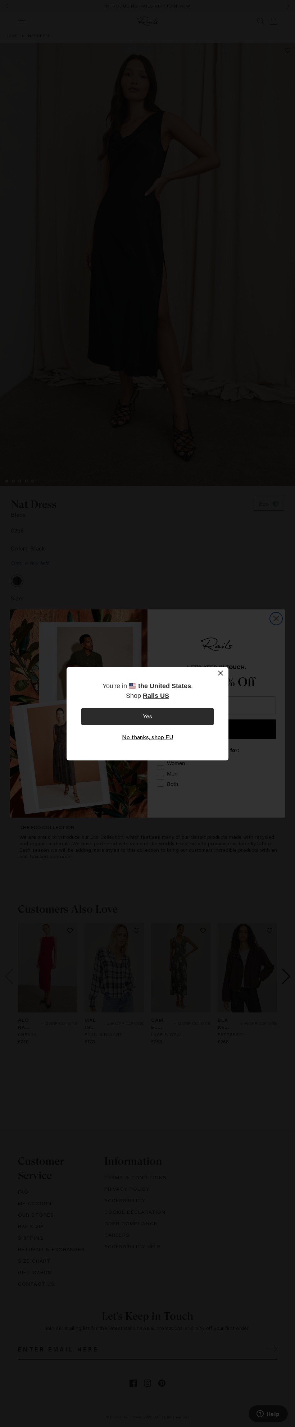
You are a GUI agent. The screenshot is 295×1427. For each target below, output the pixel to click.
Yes (147, 716)
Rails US (156, 695)
